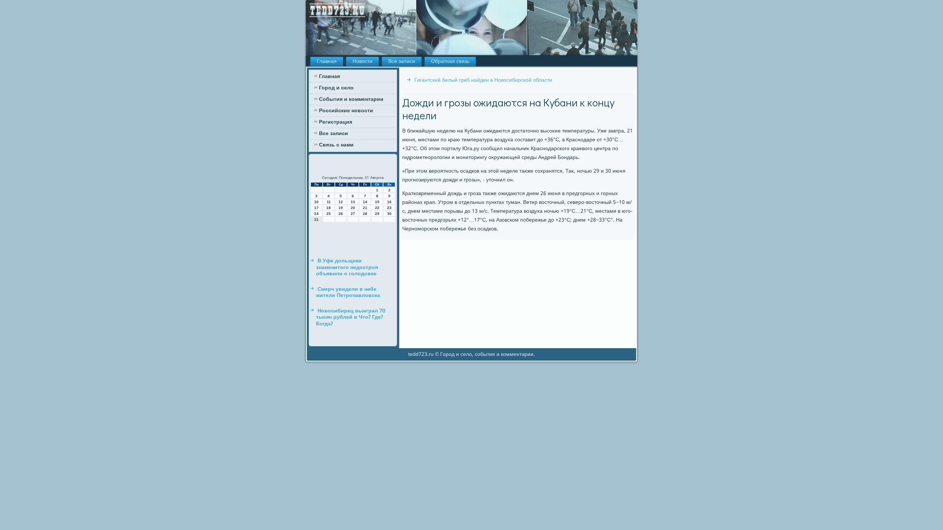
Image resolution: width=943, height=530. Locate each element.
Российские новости (346, 110)
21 (365, 208)
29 (377, 214)
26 (341, 214)
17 (316, 208)
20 (353, 208)
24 (316, 214)
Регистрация (335, 122)
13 (353, 202)
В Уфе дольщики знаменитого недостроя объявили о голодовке (347, 267)
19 (341, 208)
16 (389, 202)
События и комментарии (351, 99)
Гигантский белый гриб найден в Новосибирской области (483, 80)
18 (328, 208)
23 (389, 208)
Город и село (336, 88)
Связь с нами (336, 145)
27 (353, 214)
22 (377, 208)
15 (377, 202)
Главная (327, 61)
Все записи (401, 61)
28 (365, 214)
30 (389, 214)
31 (316, 220)
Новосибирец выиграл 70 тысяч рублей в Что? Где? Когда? (350, 317)
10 (316, 202)
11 (329, 202)
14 (365, 202)
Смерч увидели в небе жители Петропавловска (348, 292)
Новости (362, 61)
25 (328, 214)
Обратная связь (450, 61)
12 (341, 202)
